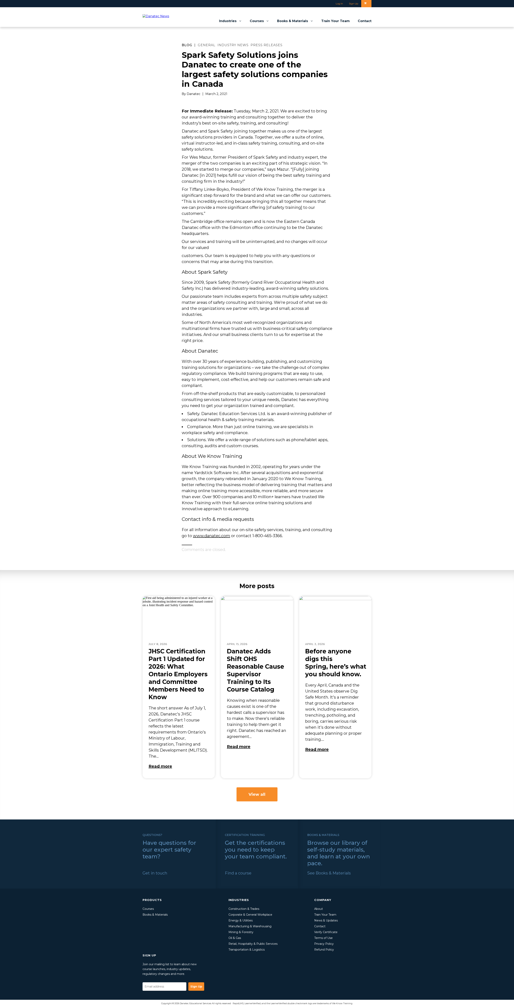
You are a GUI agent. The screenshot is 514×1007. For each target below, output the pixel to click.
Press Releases (266, 45)
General (206, 45)
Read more (160, 766)
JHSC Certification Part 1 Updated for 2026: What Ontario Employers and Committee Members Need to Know (178, 674)
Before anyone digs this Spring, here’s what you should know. (335, 663)
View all (257, 794)
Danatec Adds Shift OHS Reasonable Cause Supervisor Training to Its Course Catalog (255, 670)
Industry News (233, 45)
